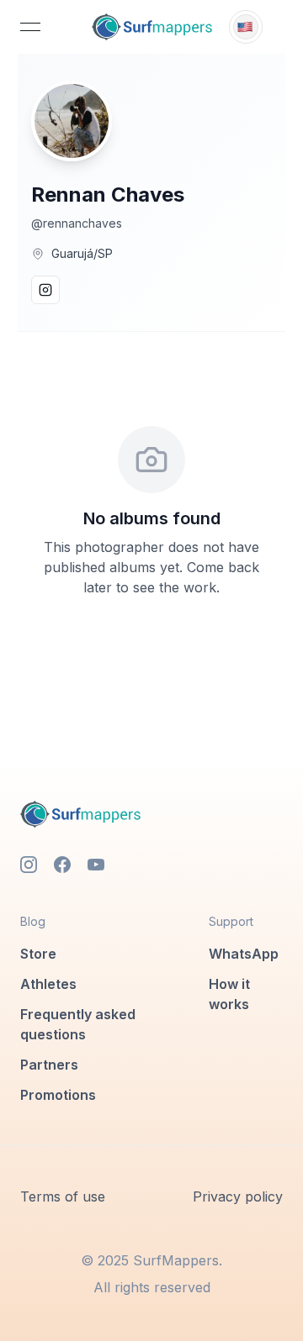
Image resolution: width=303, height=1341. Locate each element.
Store (38, 953)
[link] (152, 27)
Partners (49, 1064)
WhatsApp (244, 953)
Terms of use (62, 1196)
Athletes (48, 984)
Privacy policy (238, 1196)
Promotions (58, 1094)
